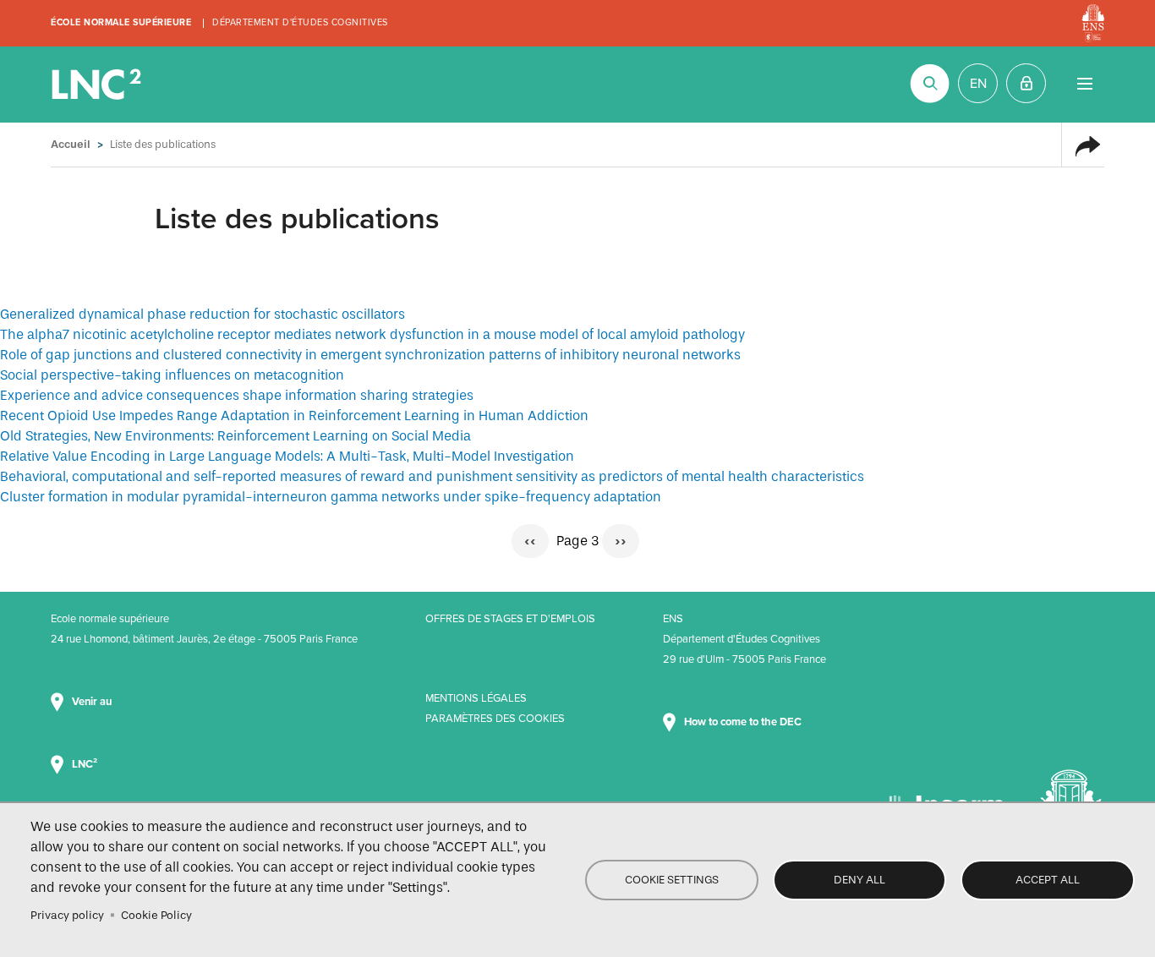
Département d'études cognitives (300, 22)
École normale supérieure (121, 22)
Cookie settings (672, 879)
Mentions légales (476, 698)
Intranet (1026, 83)
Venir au (93, 701)
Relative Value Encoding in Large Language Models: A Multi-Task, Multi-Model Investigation (287, 456)
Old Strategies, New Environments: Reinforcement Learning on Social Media (235, 436)
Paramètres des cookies (495, 718)
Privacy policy (67, 915)
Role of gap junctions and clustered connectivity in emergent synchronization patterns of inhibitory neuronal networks (370, 355)
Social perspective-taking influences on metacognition (172, 375)
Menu (1084, 83)
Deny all (859, 879)
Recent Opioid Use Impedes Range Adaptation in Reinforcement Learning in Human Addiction (294, 415)
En (978, 83)
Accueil (70, 144)
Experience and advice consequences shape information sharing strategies (236, 395)
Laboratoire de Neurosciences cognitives (98, 84)
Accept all (1047, 879)
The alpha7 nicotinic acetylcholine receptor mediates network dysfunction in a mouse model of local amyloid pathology (372, 334)
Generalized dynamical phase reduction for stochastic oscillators (202, 314)
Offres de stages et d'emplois (510, 619)
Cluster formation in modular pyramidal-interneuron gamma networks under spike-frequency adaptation (330, 497)
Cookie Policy (156, 915)
